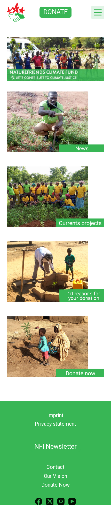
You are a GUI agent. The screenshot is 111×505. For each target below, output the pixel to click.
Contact (55, 467)
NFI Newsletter (55, 446)
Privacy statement (55, 424)
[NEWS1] (55, 121)
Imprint (55, 415)
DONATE (55, 12)
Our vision (55, 476)
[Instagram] (61, 501)
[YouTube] (72, 501)
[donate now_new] (55, 346)
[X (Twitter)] (49, 501)
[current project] (55, 196)
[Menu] (97, 12)
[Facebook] (38, 501)
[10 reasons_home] (55, 271)
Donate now (55, 484)
